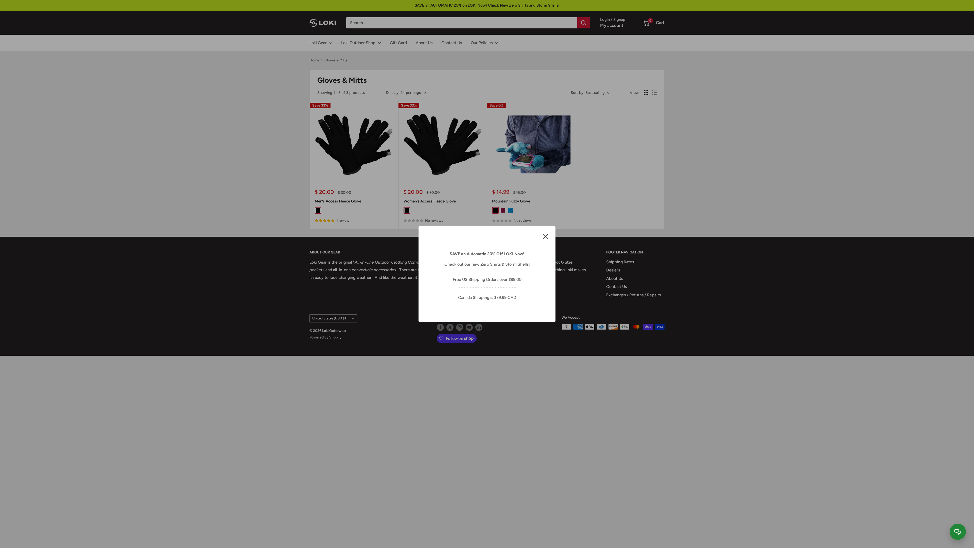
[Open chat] (958, 532)
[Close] (545, 236)
